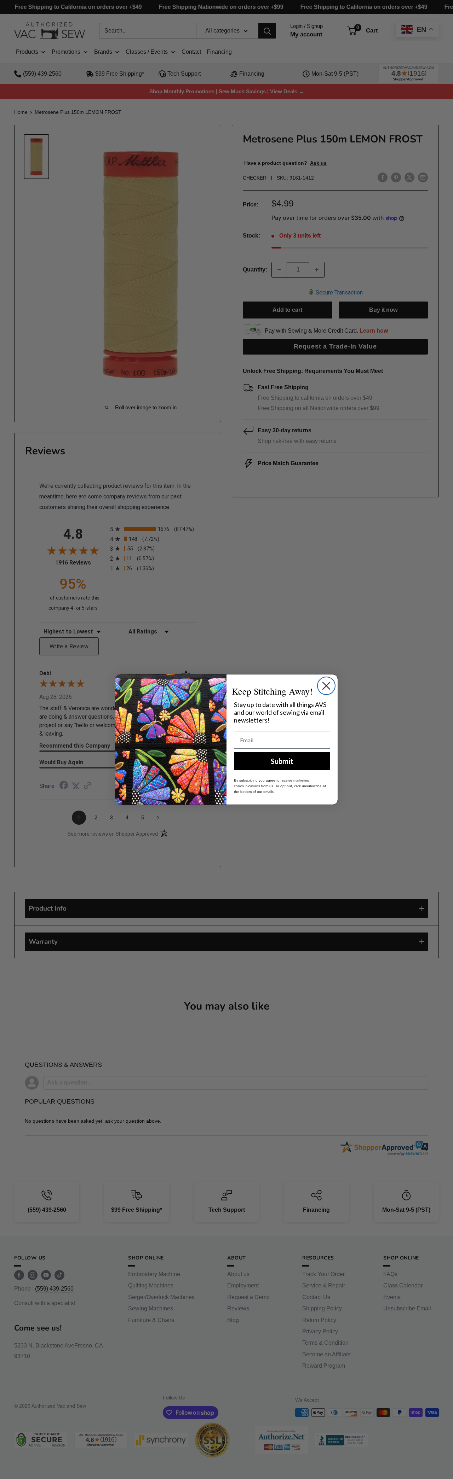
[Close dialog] (326, 686)
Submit (282, 761)
